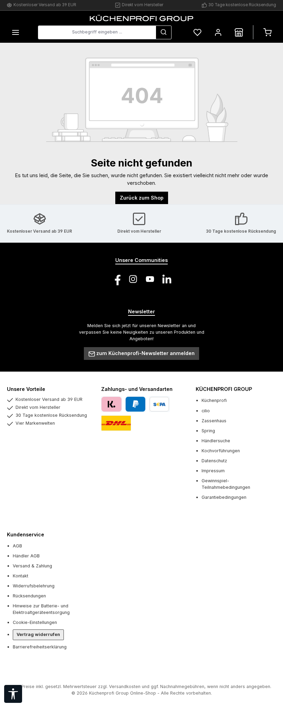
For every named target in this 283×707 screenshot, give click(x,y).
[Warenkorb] (267, 32)
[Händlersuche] (238, 32)
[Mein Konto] (218, 32)
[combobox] (97, 32)
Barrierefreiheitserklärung (40, 646)
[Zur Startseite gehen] (141, 18)
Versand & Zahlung (32, 565)
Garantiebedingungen (224, 497)
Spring (208, 430)
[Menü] (15, 32)
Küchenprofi (214, 400)
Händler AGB (26, 555)
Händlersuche (216, 440)
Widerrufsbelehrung (34, 585)
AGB (17, 545)
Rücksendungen (29, 595)
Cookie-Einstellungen (35, 622)
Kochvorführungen (221, 450)
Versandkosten (124, 686)
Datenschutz (214, 460)
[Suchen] (164, 32)
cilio (206, 410)
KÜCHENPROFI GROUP (224, 389)
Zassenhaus (214, 420)
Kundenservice (25, 534)
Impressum (213, 470)
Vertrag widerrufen (38, 634)
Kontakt (20, 575)
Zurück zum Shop (142, 198)
